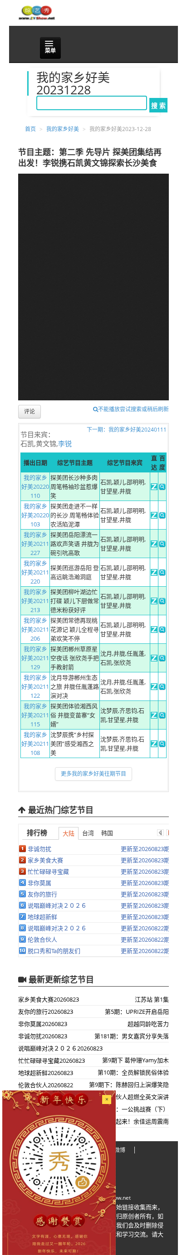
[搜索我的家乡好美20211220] (162, 573)
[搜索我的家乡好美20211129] (162, 659)
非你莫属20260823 (42, 1024)
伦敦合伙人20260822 (45, 1085)
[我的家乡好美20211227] (154, 545)
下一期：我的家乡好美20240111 (127, 429)
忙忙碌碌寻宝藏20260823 (51, 1060)
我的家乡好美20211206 (35, 629)
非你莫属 (39, 883)
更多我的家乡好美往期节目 (93, 774)
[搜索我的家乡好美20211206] (162, 631)
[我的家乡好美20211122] (154, 688)
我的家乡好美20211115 (35, 715)
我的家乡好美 (62, 129)
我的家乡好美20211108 (35, 743)
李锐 (65, 443)
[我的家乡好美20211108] (154, 745)
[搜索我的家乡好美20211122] (162, 688)
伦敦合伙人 (42, 939)
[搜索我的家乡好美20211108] (162, 745)
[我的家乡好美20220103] (154, 516)
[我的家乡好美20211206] (154, 631)
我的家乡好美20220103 (35, 515)
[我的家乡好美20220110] (154, 488)
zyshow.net (117, 1197)
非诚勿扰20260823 (42, 1036)
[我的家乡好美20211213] (154, 602)
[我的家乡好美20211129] (154, 659)
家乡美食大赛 (45, 860)
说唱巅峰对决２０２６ (57, 905)
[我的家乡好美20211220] (154, 573)
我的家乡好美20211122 (35, 686)
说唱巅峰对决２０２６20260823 (60, 1048)
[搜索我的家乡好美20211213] (162, 602)
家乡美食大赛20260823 (48, 999)
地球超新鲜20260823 (45, 1073)
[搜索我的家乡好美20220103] (162, 516)
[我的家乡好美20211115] (154, 716)
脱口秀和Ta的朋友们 (54, 951)
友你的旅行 (42, 894)
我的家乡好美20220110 (35, 486)
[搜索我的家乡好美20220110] (162, 488)
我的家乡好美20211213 (35, 601)
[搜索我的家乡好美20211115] (162, 716)
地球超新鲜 (42, 917)
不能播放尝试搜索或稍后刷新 (133, 409)
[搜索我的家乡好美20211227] (162, 545)
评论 (29, 411)
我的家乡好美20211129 (35, 658)
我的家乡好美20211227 (35, 543)
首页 (30, 129)
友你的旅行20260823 (45, 1011)
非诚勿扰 (39, 849)
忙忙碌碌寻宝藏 (48, 871)
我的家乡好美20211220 (35, 572)
